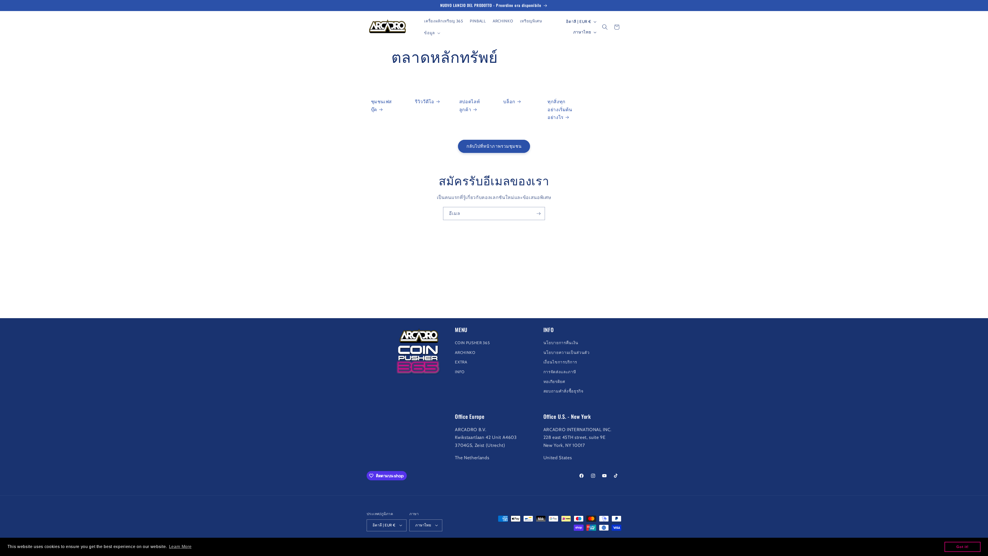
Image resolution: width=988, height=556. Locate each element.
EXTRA (461, 362)
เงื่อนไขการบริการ (560, 362)
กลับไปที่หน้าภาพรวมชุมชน (494, 146)
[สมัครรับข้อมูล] (538, 213)
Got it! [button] (962, 547)
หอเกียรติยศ (554, 381)
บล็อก (509, 101)
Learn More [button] (180, 546)
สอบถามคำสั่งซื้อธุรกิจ (563, 391)
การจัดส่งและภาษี (559, 371)
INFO (460, 371)
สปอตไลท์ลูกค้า (469, 105)
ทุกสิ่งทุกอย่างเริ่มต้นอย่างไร (560, 109)
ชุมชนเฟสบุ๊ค (381, 105)
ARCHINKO (465, 352)
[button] (432, 33)
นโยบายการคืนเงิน (560, 342)
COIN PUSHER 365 (472, 342)
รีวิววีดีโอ (424, 101)
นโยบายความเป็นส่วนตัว (566, 352)
